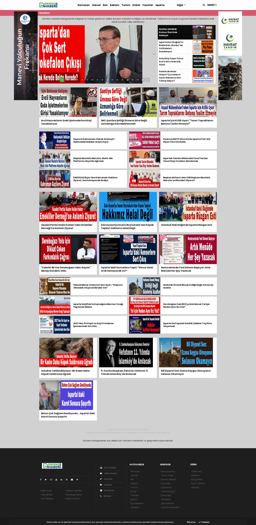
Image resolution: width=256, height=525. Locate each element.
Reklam (114, 5)
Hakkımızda (46, 490)
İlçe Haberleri (137, 503)
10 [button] (92, 80)
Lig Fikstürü (166, 487)
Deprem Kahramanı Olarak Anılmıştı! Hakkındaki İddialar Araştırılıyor (94, 140)
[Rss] (68, 479)
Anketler (195, 475)
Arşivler (108, 484)
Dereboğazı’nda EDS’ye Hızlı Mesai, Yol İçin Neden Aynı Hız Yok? (186, 305)
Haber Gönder (73, 498)
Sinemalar (166, 495)
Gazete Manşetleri (170, 507)
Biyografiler (196, 479)
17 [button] (127, 80)
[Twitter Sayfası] (47, 479)
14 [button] (112, 80)
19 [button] (138, 80)
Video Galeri (110, 473)
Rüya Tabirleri (198, 483)
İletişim (107, 496)
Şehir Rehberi (167, 503)
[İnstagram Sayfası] (52, 479)
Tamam (205, 522)
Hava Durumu (168, 471)
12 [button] (102, 80)
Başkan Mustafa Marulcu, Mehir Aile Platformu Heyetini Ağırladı (93, 160)
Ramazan (84, 5)
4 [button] (62, 80)
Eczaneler (166, 483)
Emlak (136, 5)
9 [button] (87, 80)
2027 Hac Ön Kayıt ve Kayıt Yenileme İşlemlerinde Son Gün (93, 325)
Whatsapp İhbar (74, 494)
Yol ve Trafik (167, 475)
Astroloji (195, 487)
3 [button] (57, 80)
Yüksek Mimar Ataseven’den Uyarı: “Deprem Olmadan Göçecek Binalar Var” (98, 286)
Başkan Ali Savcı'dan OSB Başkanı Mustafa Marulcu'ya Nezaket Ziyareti (186, 179)
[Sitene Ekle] (78, 479)
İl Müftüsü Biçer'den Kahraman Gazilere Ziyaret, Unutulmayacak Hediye (95, 179)
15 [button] (117, 80)
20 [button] (142, 80)
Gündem (135, 507)
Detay (192, 522)
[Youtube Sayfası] (57, 479)
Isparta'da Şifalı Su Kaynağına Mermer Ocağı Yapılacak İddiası (98, 305)
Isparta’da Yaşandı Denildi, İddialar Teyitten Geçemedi (187, 325)
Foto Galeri (110, 467)
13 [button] (107, 80)
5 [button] (67, 80)
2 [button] (51, 80)
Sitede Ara (196, 471)
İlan (105, 5)
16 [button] (122, 80)
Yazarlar (147, 5)
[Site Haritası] (73, 479)
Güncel (96, 5)
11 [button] (97, 80)
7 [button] (77, 80)
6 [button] (72, 80)
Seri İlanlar (166, 499)
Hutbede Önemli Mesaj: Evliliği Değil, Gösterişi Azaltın (188, 286)
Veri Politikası (47, 498)
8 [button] (82, 80)
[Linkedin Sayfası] (63, 479)
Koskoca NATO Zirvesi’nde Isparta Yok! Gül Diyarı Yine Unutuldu (186, 140)
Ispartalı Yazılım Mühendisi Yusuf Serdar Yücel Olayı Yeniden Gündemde (185, 160)
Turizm (126, 5)
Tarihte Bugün (168, 491)
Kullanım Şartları (74, 490)
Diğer (180, 5)
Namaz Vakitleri (168, 479)
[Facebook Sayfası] (42, 479)
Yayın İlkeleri (47, 494)
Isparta (159, 5)
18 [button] (132, 80)
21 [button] (148, 80)
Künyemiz (109, 490)
